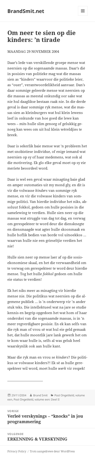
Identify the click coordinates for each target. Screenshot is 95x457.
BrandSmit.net (25, 10)
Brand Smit (40, 395)
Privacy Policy (16, 451)
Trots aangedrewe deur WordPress (52, 451)
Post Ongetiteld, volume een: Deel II (36, 399)
